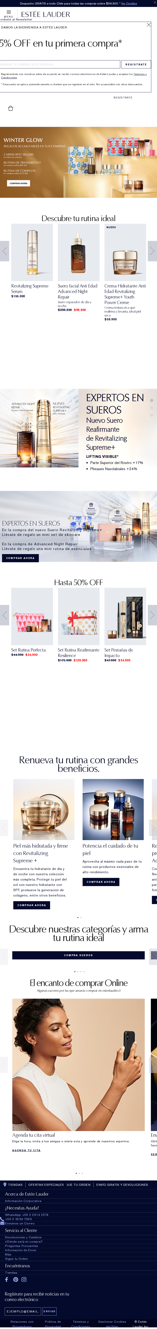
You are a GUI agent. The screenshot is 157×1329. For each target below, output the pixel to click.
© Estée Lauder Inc (140, 1324)
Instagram (24, 1279)
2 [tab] (80, 917)
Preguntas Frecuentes (21, 1246)
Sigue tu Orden (16, 1259)
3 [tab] (80, 972)
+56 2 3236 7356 (18, 1219)
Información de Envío (20, 1250)
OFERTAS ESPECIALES (46, 1185)
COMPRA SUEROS (78, 955)
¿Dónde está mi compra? (24, 1242)
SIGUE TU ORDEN (76, 1185)
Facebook (7, 1279)
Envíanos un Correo (20, 1223)
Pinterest (15, 1279)
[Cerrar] (149, 25)
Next (152, 251)
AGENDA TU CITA (26, 1150)
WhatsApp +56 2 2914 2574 (27, 1215)
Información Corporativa (23, 1201)
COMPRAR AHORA (20, 558)
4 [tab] (83, 972)
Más (8, 1254)
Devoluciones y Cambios (23, 1237)
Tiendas (11, 1273)
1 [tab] (77, 917)
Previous (4, 251)
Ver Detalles (129, 3)
